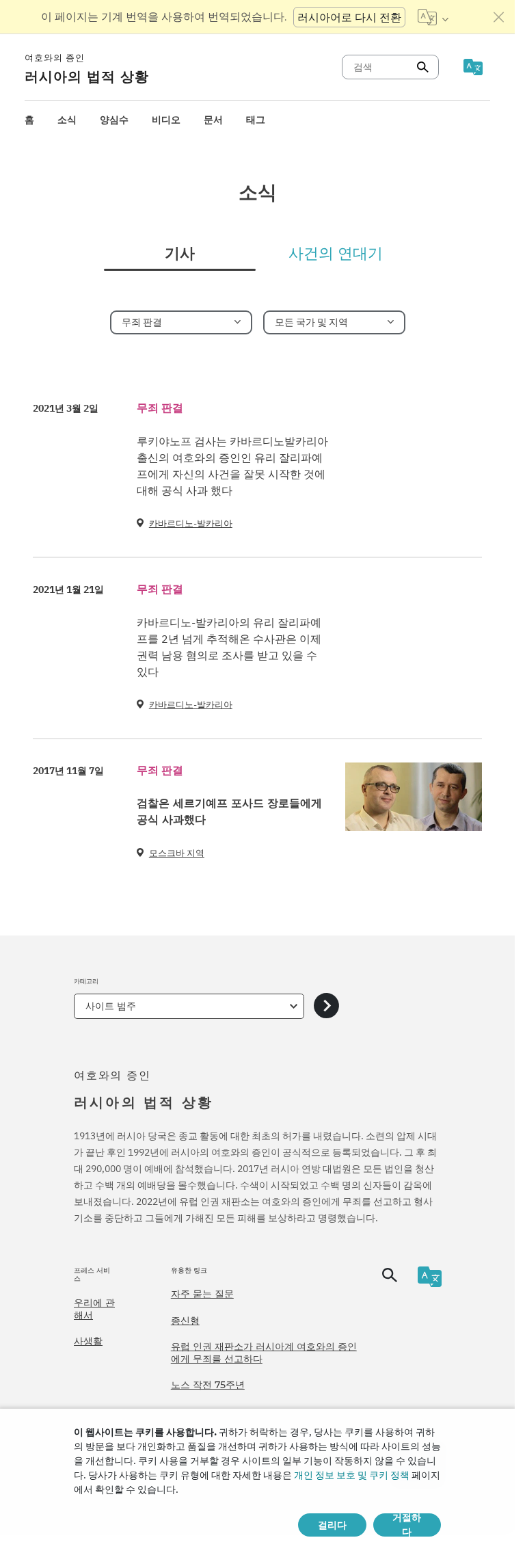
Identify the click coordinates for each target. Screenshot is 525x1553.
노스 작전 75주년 (208, 1385)
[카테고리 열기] (326, 1006)
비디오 (166, 120)
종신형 (185, 1320)
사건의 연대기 (335, 253)
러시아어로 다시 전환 (349, 17)
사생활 (88, 1341)
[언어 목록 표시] (433, 17)
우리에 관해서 (94, 1309)
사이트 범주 (110, 1006)
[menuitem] (29, 120)
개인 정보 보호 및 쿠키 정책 (351, 1475)
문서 (213, 120)
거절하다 (406, 1525)
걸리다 (332, 1525)
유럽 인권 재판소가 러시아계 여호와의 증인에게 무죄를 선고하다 (264, 1352)
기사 (180, 253)
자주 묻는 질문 (202, 1294)
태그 (255, 120)
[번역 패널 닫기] (499, 17)
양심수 (114, 120)
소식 (67, 120)
